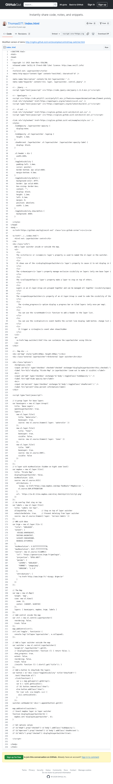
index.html (32, 23)
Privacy (32, 770)
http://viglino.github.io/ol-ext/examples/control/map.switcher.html (55, 42)
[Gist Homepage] (13, 4)
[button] (87, 34)
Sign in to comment (90, 757)
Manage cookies (84, 770)
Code (9, 34)
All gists (63, 4)
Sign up (102, 4)
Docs (66, 770)
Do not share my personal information (56, 772)
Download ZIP (103, 34)
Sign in (91, 4)
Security (40, 770)
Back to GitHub (76, 4)
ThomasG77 (15, 23)
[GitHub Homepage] (48, 777)
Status (48, 770)
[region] (56, 399)
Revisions (24, 34)
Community (57, 770)
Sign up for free (14, 757)
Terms (24, 770)
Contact (73, 770)
